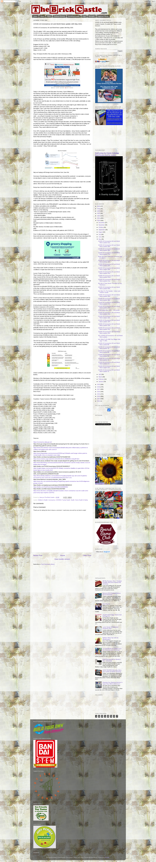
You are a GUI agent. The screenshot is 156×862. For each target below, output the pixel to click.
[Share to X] (67, 497)
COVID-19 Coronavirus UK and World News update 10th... (109, 332)
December (102, 222)
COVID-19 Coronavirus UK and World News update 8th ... (109, 344)
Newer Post (37, 555)
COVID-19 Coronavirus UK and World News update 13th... (109, 321)
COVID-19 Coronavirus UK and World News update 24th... (109, 268)
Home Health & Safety (81, 500)
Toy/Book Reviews (59, 16)
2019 (98, 384)
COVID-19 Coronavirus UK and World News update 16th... (109, 307)
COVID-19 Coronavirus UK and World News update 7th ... (109, 347)
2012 (98, 401)
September (102, 229)
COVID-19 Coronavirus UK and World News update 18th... (109, 299)
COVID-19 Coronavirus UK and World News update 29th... (109, 245)
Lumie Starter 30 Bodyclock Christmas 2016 (110, 627)
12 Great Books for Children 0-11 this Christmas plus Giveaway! (112, 649)
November (102, 225)
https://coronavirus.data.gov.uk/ (42, 442)
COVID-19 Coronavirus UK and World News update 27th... (109, 253)
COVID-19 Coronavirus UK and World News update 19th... (109, 295)
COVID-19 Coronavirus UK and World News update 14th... (109, 317)
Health (72, 500)
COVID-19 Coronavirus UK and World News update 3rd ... (109, 363)
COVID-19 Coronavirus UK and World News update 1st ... (109, 370)
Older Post (87, 555)
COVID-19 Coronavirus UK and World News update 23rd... (109, 272)
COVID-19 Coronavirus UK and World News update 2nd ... (109, 367)
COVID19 (58, 500)
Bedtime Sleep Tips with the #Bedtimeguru (110, 638)
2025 (98, 208)
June (100, 237)
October (101, 227)
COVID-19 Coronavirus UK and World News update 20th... (109, 288)
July (100, 234)
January (101, 381)
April (100, 374)
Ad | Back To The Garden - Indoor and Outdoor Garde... (109, 291)
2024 (98, 211)
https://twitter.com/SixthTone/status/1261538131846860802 (50, 487)
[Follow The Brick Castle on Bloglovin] (103, 552)
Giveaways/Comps (73, 16)
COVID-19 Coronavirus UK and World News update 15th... (109, 313)
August (101, 232)
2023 (98, 213)
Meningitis (92, 16)
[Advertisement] (104, 137)
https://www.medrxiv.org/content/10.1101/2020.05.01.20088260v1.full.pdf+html (56, 459)
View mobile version (62, 559)
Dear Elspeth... (107, 604)
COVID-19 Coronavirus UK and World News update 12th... (109, 324)
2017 (98, 389)
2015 (98, 394)
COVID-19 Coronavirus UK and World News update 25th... (109, 265)
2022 (98, 216)
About (42, 16)
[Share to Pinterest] (71, 497)
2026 (98, 206)
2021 (98, 218)
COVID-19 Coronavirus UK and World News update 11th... (109, 328)
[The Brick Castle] (109, 411)
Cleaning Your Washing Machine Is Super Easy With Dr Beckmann (112, 683)
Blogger (107, 857)
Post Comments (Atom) (48, 564)
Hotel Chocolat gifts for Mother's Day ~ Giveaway (112, 660)
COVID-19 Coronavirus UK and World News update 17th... (109, 303)
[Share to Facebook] (69, 497)
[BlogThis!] (66, 497)
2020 (98, 220)
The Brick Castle (109, 407)
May (100, 239)
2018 (98, 387)
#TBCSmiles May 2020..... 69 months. (109, 310)
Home (35, 16)
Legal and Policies (103, 16)
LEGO (49, 16)
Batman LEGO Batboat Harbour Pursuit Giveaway (112, 594)
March (101, 377)
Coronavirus (51, 500)
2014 (98, 396)
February (101, 379)
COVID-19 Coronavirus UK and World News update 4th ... (109, 359)
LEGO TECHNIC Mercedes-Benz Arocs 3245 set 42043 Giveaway (112, 670)
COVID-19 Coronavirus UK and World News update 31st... (109, 242)
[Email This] (64, 497)
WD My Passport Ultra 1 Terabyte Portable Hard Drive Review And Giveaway (112, 582)
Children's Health (43, 500)
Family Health (66, 500)
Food (84, 16)
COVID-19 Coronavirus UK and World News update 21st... (109, 280)
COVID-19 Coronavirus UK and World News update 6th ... (109, 351)
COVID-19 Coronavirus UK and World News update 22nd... (109, 276)
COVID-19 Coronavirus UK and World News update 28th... (109, 249)
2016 (98, 391)
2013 (98, 398)
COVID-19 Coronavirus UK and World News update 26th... (109, 261)
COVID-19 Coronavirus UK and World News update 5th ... (109, 355)
